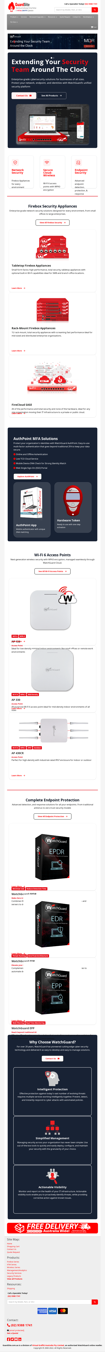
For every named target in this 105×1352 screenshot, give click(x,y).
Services (24, 17)
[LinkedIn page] (19, 1340)
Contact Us (77, 17)
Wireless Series (13, 1267)
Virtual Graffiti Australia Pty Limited (48, 1345)
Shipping (11, 1288)
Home (9, 1243)
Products (13, 17)
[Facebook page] (8, 1340)
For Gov (13, 22)
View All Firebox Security (51, 222)
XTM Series (12, 1264)
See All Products (50, 95)
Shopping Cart (13, 1246)
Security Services (14, 1273)
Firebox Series (13, 1262)
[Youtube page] (16, 1340)
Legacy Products (14, 1276)
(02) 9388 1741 (91, 4)
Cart (95, 27)
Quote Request (65, 17)
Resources (52, 17)
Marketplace (87, 17)
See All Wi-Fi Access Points (51, 571)
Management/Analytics (17, 1270)
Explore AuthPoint (26, 476)
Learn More (17, 288)
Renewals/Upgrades (36, 17)
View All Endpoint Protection (51, 816)
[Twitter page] (12, 1340)
